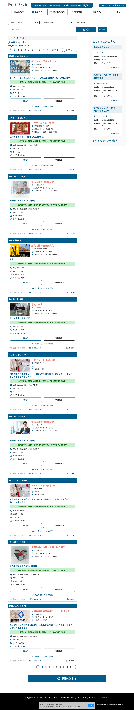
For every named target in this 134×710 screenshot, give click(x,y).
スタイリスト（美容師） (43, 360)
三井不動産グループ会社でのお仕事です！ (28, 136)
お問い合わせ (82, 697)
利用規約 (65, 697)
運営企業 (30, 697)
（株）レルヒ (98, 52)
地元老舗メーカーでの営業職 (22, 200)
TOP (11, 38)
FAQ (73, 697)
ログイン (98, 11)
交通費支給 (23, 38)
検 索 (86, 29)
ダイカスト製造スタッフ (43, 61)
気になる (38, 11)
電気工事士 (37, 304)
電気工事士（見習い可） (20, 318)
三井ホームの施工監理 (42, 122)
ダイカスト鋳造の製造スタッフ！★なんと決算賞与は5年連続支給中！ (41, 77)
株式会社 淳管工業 (100, 83)
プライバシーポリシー (52, 697)
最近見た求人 (59, 11)
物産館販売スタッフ (102, 47)
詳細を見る (59, 101)
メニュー (118, 11)
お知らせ (38, 697)
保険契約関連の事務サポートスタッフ (50, 611)
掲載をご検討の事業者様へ (112, 5)
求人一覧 (16, 38)
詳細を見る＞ (115, 67)
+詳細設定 (103, 29)
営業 (12, 259)
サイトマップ (93, 697)
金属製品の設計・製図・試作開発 (48, 547)
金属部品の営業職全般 (42, 181)
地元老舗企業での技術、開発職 (23, 566)
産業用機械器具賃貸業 (42, 245)
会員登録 (78, 11)
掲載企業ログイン (107, 697)
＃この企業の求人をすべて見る (42, 106)
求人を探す (19, 11)
